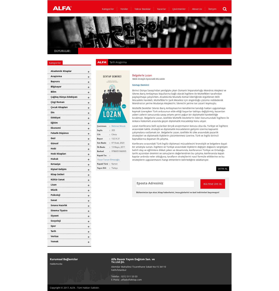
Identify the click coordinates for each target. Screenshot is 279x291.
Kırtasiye (55, 164)
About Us (197, 8)
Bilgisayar (56, 86)
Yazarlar (161, 8)
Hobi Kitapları (58, 153)
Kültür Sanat (58, 179)
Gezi (53, 138)
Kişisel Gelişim (59, 169)
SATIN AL (222, 168)
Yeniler (124, 8)
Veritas (54, 236)
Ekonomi (56, 127)
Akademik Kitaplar (61, 71)
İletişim (212, 8)
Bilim (53, 91)
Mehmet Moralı (119, 126)
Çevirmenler (179, 8)
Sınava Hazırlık (59, 205)
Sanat (54, 200)
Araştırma (56, 76)
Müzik (54, 189)
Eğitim (54, 122)
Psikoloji (55, 194)
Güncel (54, 143)
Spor (53, 225)
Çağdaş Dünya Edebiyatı (64, 96)
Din (52, 112)
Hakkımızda (56, 263)
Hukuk (54, 158)
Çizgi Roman (57, 102)
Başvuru (55, 81)
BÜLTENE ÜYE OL (213, 184)
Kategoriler (108, 8)
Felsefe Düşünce (60, 133)
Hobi (53, 148)
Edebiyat (55, 117)
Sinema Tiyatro (59, 210)
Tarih (53, 231)
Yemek (54, 241)
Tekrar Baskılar (142, 8)
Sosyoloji (56, 220)
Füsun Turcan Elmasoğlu (109, 159)
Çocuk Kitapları (59, 107)
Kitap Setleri (57, 174)
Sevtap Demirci (140, 84)
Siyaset (55, 215)
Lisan (54, 184)
